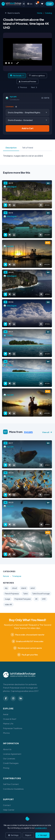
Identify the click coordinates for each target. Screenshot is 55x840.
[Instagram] (13, 698)
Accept (43, 835)
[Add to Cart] (5, 205)
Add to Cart (27, 128)
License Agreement (12, 754)
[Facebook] (5, 698)
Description (11, 147)
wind (33, 588)
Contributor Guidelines (13, 789)
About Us (7, 749)
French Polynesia (12, 593)
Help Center (8, 809)
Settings (14, 835)
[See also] (41, 205)
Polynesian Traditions (12, 728)
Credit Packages (11, 763)
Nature (6, 576)
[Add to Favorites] (10, 205)
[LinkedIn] (20, 698)
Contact (7, 805)
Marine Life (8, 723)
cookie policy (41, 828)
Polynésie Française (23, 599)
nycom (13, 96)
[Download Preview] (14, 205)
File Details (17, 76)
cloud (14, 588)
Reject (28, 835)
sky (6, 588)
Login (49, 4)
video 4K (8, 604)
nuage (7, 599)
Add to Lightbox (38, 76)
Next (33, 87)
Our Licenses (9, 758)
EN (31, 4)
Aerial (5, 714)
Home (39, 13)
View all (45, 432)
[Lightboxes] (42, 4)
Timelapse (16, 576)
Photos (6, 733)
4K (36, 599)
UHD (44, 599)
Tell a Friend (27, 147)
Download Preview (28, 81)
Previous (23, 87)
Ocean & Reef (9, 719)
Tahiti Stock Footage (41, 593)
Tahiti (25, 593)
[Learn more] (16, 107)
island (23, 588)
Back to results (14, 13)
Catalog (48, 13)
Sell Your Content (11, 784)
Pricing (6, 768)
